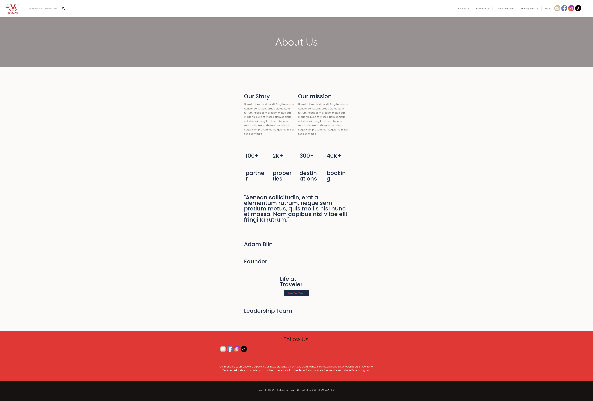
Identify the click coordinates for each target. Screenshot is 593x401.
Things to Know (504, 8)
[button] (296, 293)
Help (547, 8)
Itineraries (481, 8)
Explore (462, 8)
